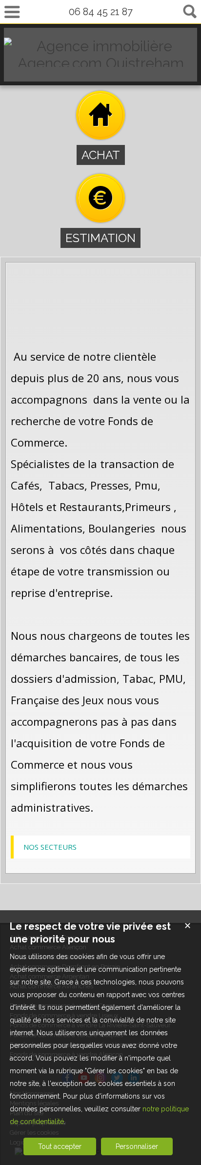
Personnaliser (137, 1146)
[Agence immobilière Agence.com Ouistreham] (100, 63)
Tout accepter (59, 1146)
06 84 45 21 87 (101, 12)
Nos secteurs (50, 847)
